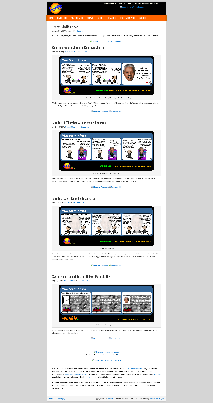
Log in (161, 398)
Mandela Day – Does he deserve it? (73, 198)
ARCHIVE (100, 18)
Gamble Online (139, 4)
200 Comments (78, 202)
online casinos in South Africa (76, 374)
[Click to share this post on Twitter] (115, 112)
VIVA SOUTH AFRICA (77, 18)
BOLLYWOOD (90, 18)
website (157, 374)
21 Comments (84, 127)
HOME (51, 18)
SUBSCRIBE (142, 18)
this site (90, 377)
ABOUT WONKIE (130, 18)
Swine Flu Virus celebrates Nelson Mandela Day (81, 276)
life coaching (122, 355)
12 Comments (82, 280)
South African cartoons (133, 369)
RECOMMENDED (111, 18)
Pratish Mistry (70, 51)
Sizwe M (80, 31)
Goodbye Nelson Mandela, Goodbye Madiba (78, 47)
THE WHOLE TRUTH (62, 18)
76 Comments (83, 51)
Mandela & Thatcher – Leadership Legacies (79, 122)
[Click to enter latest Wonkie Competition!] (106, 41)
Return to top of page (57, 398)
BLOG (121, 18)
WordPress (153, 398)
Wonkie (59, 8)
